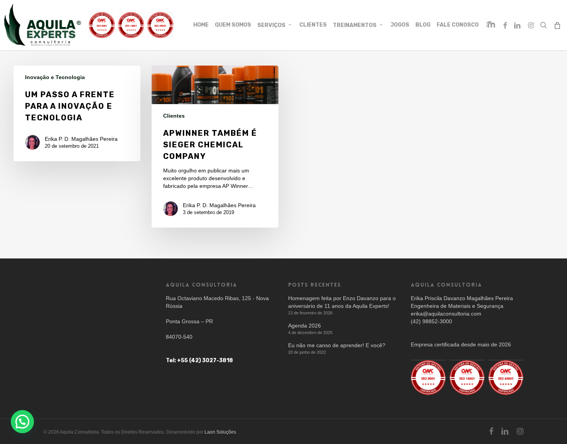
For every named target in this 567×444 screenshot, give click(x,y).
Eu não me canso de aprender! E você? (336, 345)
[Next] (127, 81)
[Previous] (102, 81)
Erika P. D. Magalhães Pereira (81, 139)
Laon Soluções (220, 432)
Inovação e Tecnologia (55, 77)
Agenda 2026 (304, 325)
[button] (552, 4)
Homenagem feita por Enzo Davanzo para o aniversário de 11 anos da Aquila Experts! (342, 302)
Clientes (174, 116)
